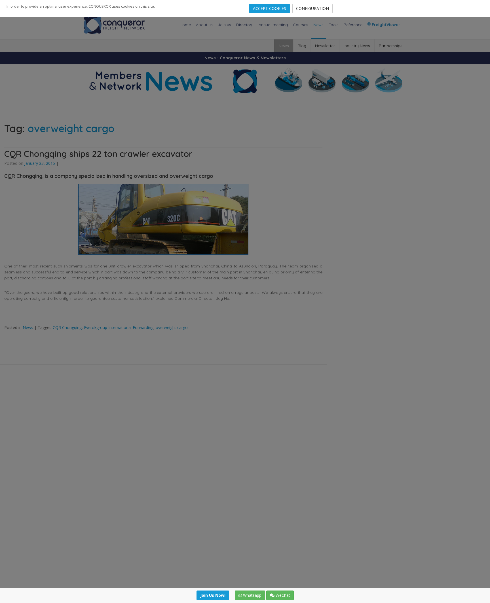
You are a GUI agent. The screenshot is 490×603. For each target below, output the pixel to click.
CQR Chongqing (67, 327)
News (318, 24)
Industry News (357, 45)
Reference (353, 24)
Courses (300, 24)
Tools (334, 24)
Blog (302, 45)
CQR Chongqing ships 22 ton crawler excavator (98, 153)
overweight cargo (172, 327)
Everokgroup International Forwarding (118, 327)
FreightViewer (385, 24)
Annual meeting (273, 24)
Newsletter (325, 45)
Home (185, 24)
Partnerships (390, 45)
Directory (245, 24)
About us (204, 24)
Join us (224, 24)
